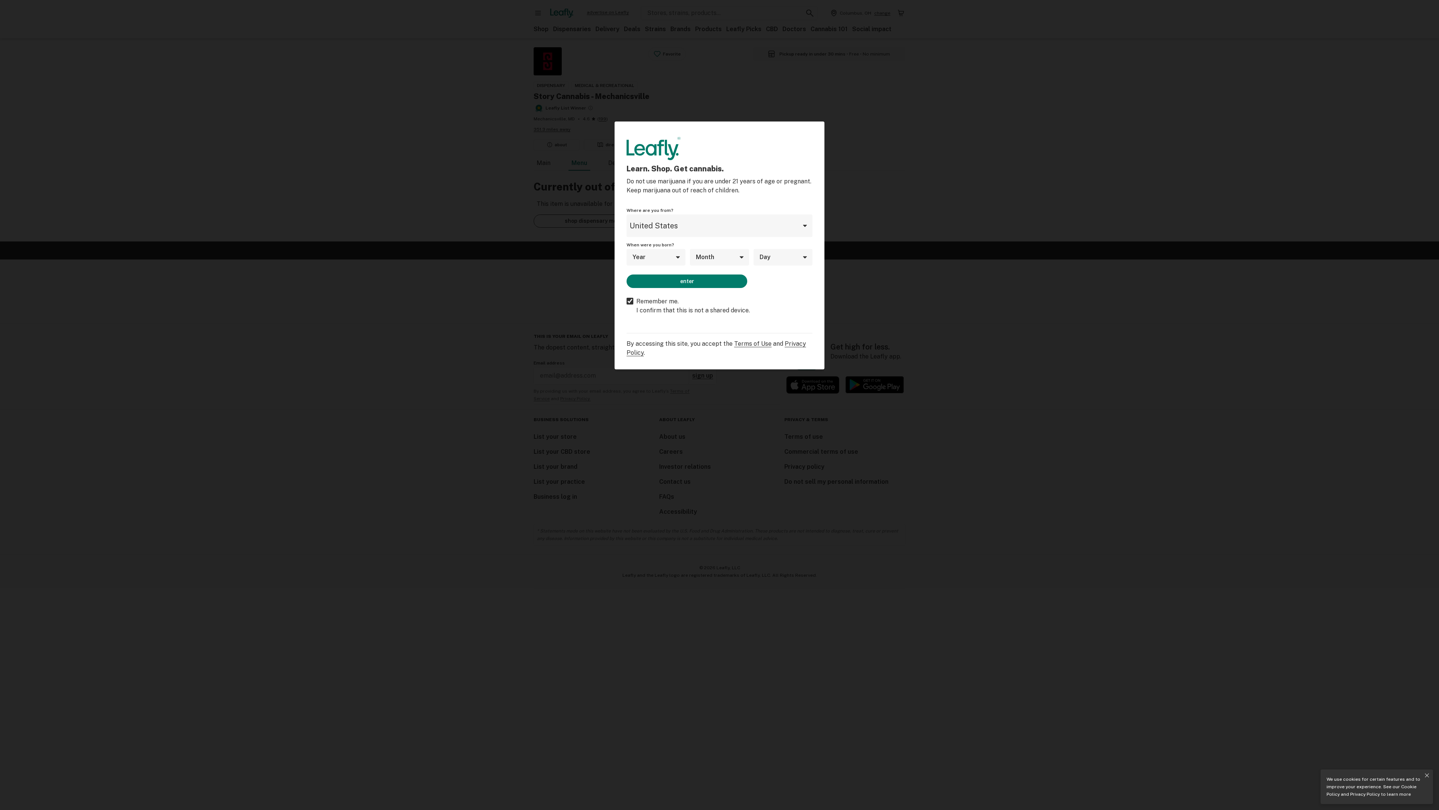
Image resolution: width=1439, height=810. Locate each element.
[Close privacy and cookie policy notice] (1427, 775)
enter (687, 281)
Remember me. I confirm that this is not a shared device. (693, 306)
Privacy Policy (1365, 794)
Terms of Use (753, 343)
